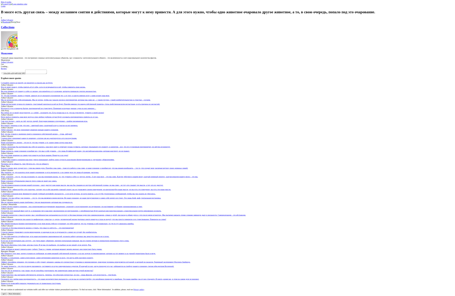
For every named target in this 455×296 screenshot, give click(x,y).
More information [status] (14, 294)
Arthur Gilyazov (7, 20)
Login (3, 6)
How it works (6, 2)
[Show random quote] (5, 22)
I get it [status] (4, 294)
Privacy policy (138, 290)
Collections (7, 27)
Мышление (7, 53)
